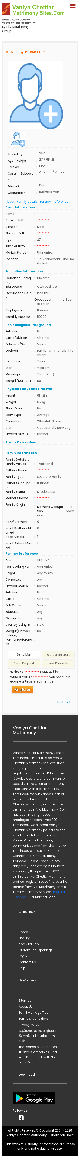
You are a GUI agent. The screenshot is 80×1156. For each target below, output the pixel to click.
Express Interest (58, 655)
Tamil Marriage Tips (33, 1012)
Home (23, 932)
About (10, 201)
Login (23, 956)
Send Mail (24, 654)
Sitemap (25, 1000)
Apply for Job (29, 944)
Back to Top (65, 702)
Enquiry (24, 938)
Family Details (27, 201)
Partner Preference (54, 201)
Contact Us (27, 962)
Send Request (24, 663)
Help (22, 968)
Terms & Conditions (34, 1018)
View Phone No (58, 663)
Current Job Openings (35, 950)
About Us (25, 1006)
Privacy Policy (29, 1024)
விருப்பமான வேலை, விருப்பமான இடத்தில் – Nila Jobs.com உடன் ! (38, 1035)
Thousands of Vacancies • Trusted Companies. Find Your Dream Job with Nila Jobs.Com (39, 1055)
